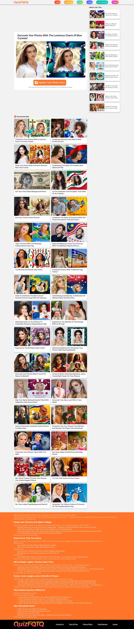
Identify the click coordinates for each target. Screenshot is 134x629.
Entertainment (102, 2)
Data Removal (102, 624)
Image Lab (68, 2)
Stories (115, 2)
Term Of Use (73, 624)
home (57, 2)
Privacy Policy (88, 624)
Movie (90, 2)
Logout (115, 624)
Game (80, 2)
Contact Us (60, 624)
